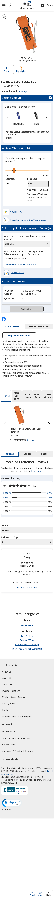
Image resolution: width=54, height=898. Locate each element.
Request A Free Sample (19, 335)
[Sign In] (43, 5)
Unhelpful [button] (32, 587)
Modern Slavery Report (14, 698)
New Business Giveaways (27, 644)
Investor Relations (11, 691)
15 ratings (23, 91)
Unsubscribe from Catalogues (17, 717)
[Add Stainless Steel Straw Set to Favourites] (4, 17)
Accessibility (8, 678)
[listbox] (27, 258)
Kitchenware (27, 625)
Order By (5, 525)
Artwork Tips (8, 744)
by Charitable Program (18, 751)
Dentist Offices (27, 640)
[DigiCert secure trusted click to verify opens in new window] (12, 803)
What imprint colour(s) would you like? (23, 253)
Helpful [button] (20, 587)
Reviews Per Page (10, 537)
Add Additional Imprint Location (20, 264)
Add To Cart (27, 309)
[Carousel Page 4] (32, 58)
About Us (6, 671)
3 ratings (31, 440)
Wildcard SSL (7, 810)
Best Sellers (27, 636)
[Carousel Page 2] (25, 58)
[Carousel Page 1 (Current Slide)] (22, 58)
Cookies (6, 711)
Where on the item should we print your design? (24, 237)
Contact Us (7, 684)
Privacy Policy (9, 704)
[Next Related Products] (49, 424)
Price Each (32, 178)
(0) (50, 6)
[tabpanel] (27, 527)
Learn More (37, 471)
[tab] (12, 326)
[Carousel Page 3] (29, 58)
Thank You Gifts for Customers (27, 648)
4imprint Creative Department (17, 738)
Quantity (10, 178)
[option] (18, 118)
